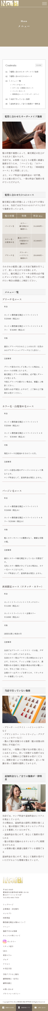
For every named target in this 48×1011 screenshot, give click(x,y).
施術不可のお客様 (10, 931)
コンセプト (7, 913)
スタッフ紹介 (8, 946)
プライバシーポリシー (11, 993)
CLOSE (38, 65)
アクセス (6, 964)
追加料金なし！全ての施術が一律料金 (25, 103)
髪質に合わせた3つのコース (21, 76)
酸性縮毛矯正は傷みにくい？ (14, 922)
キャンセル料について (11, 935)
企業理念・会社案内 (11, 909)
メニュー (6, 926)
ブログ (5, 959)
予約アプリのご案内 (11, 974)
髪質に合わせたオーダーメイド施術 (24, 71)
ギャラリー (11, 941)
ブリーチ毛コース (18, 85)
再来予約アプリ (25, 1007)
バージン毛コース (18, 91)
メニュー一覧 (15, 81)
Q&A (5, 951)
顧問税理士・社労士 (11, 978)
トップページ (8, 904)
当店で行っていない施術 (20, 99)
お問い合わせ (42, 1007)
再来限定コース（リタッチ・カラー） (26, 94)
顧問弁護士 (7, 983)
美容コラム (7, 955)
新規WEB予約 (10, 1007)
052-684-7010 (13, 897)
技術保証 (6, 918)
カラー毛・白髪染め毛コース (22, 88)
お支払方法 (7, 968)
